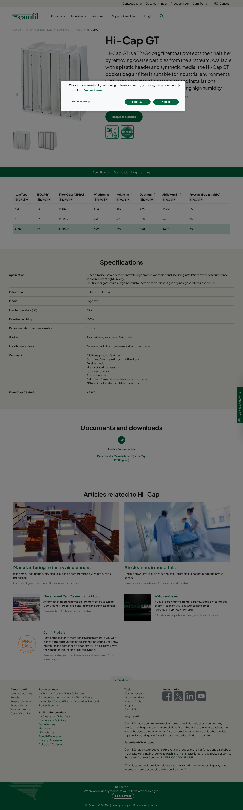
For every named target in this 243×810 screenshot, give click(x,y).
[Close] (179, 85)
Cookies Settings (80, 101)
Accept (166, 101)
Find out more (93, 90)
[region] (123, 96)
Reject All (138, 101)
